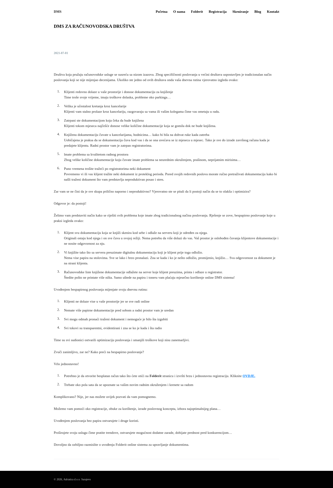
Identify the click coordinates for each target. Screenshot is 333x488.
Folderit (197, 12)
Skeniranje (240, 12)
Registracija (218, 12)
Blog (257, 12)
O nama (179, 12)
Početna (161, 12)
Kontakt (273, 12)
